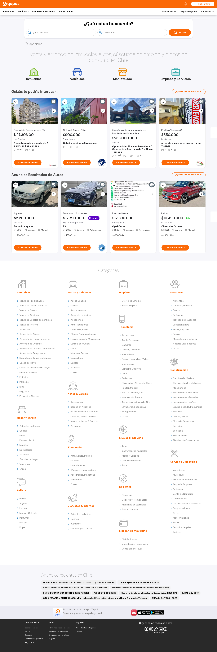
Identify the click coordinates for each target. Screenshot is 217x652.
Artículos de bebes (81, 514)
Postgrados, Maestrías (83, 474)
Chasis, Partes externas (83, 334)
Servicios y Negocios (183, 461)
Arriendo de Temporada (32, 353)
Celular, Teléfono (131, 349)
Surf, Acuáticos (130, 509)
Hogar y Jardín (26, 417)
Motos (74, 305)
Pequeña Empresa (182, 484)
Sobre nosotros (31, 628)
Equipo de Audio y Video (135, 359)
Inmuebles (8, 11)
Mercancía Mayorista (133, 531)
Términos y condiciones (59, 628)
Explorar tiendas (169, 11)
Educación (75, 447)
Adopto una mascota (184, 343)
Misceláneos (179, 387)
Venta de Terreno (29, 324)
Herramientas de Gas (184, 402)
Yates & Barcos (78, 394)
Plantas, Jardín (27, 440)
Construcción (179, 370)
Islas (21, 386)
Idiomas (75, 460)
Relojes (23, 522)
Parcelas (24, 381)
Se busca (24, 454)
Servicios (177, 426)
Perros (176, 334)
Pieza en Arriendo (28, 372)
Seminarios (76, 479)
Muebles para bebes (82, 528)
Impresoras (128, 364)
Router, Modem (130, 387)
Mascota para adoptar (185, 339)
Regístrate (29, 642)
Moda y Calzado (28, 513)
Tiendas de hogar (28, 459)
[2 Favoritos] (163, 102)
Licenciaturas (78, 465)
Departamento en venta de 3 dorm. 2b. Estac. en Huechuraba (75, 587)
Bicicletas (127, 495)
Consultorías (180, 498)
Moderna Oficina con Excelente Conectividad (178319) (140, 587)
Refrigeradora (129, 411)
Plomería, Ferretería (183, 421)
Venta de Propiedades (31, 300)
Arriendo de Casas (29, 334)
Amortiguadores (79, 324)
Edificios (23, 377)
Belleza (21, 490)
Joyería (23, 503)
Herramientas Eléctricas (186, 392)
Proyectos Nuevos (29, 396)
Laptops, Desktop (131, 368)
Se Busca (75, 367)
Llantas (74, 362)
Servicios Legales (182, 527)
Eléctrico (177, 411)
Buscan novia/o (181, 324)
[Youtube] (165, 629)
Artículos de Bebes (29, 426)
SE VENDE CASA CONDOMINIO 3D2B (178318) (66, 593)
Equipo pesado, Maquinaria (85, 339)
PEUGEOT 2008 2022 (105, 593)
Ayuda (27, 631)
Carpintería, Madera (183, 378)
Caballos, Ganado (182, 305)
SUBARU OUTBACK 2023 (164, 598)
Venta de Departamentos (33, 305)
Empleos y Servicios (43, 11)
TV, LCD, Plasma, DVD (133, 392)
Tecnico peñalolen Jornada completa (139, 582)
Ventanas (24, 464)
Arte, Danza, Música (81, 455)
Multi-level (178, 474)
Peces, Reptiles (181, 329)
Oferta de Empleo (131, 300)
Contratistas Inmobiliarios (187, 383)
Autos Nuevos (78, 310)
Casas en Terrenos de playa (34, 367)
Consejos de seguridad (188, 11)
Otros (22, 468)
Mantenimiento (181, 435)
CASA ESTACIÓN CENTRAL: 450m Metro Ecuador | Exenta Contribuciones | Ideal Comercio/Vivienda (95, 598)
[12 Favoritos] (15, 185)
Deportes (125, 487)
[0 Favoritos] (64, 102)
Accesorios (77, 319)
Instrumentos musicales (134, 450)
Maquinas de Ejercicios (134, 504)
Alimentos (178, 300)
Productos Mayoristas (185, 479)
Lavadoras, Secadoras (134, 406)
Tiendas (79, 631)
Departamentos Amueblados (35, 358)
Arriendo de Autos (81, 315)
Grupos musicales (131, 460)
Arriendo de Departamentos (34, 339)
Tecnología (126, 327)
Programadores (181, 508)
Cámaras (126, 344)
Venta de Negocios (183, 493)
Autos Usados (78, 300)
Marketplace (65, 11)
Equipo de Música (80, 343)
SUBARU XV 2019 (190, 593)
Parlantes (127, 378)
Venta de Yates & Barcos (84, 421)
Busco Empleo (129, 305)
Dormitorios (25, 449)
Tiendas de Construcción (186, 440)
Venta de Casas (28, 310)
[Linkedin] (160, 629)
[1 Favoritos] (15, 102)
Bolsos (23, 498)
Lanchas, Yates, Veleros (83, 416)
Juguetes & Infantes (81, 506)
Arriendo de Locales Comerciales (37, 348)
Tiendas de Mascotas (184, 319)
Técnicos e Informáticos (83, 470)
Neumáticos (77, 358)
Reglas (52, 639)
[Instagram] (151, 629)
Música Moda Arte (131, 438)
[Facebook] (146, 629)
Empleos (124, 292)
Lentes (23, 508)
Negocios (24, 391)
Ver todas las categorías (86, 628)
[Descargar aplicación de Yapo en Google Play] (157, 612)
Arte (124, 446)
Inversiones (179, 470)
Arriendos (24, 329)
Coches (75, 518)
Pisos (22, 435)
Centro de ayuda (207, 11)
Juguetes (76, 523)
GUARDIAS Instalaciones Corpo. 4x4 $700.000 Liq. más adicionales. (79, 582)
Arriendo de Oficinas (30, 343)
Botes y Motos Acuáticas (84, 411)
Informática (128, 354)
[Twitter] (156, 629)
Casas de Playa (27, 362)
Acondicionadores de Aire (136, 402)
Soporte (28, 635)
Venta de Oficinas (29, 315)
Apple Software (130, 340)
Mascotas (176, 292)
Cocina (23, 430)
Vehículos (23, 11)
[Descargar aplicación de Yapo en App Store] (144, 612)
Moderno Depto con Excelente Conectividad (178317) (149, 593)
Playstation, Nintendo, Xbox (137, 383)
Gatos (176, 310)
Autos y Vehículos (80, 292)
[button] (54, 111)
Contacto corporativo (34, 639)
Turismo (177, 532)
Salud (176, 522)
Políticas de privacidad (58, 631)
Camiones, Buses (80, 329)
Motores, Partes (79, 353)
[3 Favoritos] (163, 185)
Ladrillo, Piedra (180, 416)
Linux (124, 373)
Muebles (23, 445)
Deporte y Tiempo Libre (134, 499)
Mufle (73, 348)
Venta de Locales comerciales (35, 319)
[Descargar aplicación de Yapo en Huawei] (133, 612)
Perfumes (24, 517)
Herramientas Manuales (185, 397)
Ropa (22, 527)
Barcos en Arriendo (81, 406)
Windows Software (132, 397)
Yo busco (76, 426)
